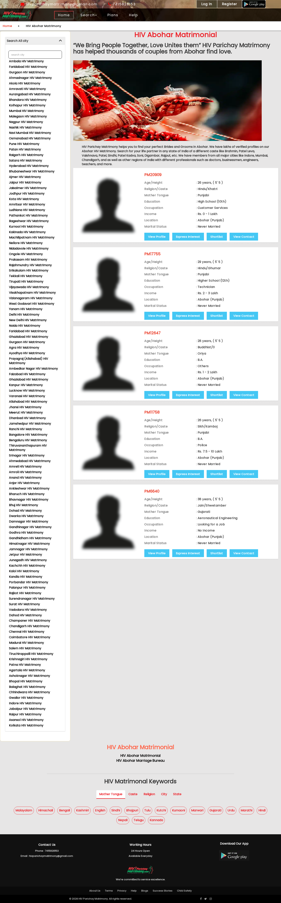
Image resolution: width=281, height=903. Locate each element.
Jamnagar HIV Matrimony (28, 549)
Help (133, 15)
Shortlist (216, 237)
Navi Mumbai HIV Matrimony (30, 133)
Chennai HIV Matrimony (26, 631)
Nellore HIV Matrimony (26, 243)
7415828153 (123, 4)
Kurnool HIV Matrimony (26, 226)
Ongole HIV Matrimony (26, 254)
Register (229, 4)
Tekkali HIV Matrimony (25, 276)
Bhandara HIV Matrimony (28, 100)
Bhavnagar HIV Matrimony (28, 499)
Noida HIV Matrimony (24, 325)
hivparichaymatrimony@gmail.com (60, 4)
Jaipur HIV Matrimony (25, 182)
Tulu (147, 810)
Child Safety (184, 890)
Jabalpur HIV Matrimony (27, 709)
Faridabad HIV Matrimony (28, 67)
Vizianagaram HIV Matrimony (31, 298)
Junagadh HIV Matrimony (28, 560)
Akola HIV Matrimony (24, 83)
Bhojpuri (132, 810)
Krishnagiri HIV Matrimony (28, 659)
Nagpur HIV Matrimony (26, 122)
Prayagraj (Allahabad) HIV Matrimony (28, 360)
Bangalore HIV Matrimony (28, 434)
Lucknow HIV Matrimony (27, 390)
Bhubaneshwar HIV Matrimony (31, 171)
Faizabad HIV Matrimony (27, 374)
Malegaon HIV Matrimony (28, 116)
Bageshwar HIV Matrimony (29, 221)
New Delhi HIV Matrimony (28, 320)
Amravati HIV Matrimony (27, 89)
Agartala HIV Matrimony (27, 670)
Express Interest (188, 237)
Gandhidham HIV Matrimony (30, 538)
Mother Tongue (110, 794)
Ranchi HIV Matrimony (25, 429)
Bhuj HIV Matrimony (23, 505)
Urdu (231, 810)
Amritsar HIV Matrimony (27, 204)
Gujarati (215, 810)
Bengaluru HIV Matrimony (28, 440)
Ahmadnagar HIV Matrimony (30, 78)
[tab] (35, 41)
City (164, 794)
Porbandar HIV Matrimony (28, 582)
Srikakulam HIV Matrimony (28, 270)
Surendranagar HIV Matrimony (32, 598)
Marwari (197, 810)
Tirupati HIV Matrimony (26, 281)
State (177, 794)
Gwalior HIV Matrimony (26, 697)
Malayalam (23, 810)
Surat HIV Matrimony (24, 604)
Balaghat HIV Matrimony (27, 687)
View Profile (157, 237)
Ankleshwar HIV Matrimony (29, 488)
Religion (149, 794)
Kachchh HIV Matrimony (27, 565)
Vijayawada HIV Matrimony (29, 287)
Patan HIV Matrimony (25, 149)
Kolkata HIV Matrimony (26, 725)
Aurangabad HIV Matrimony (30, 94)
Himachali (45, 810)
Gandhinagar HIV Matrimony (30, 527)
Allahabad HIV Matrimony (28, 401)
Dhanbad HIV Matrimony (27, 418)
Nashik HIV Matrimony (25, 127)
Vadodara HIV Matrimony (28, 609)
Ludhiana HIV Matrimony (27, 210)
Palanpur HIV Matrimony (27, 587)
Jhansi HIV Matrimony (25, 407)
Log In (206, 4)
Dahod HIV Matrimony (25, 615)
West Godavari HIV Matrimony (31, 303)
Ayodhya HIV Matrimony (27, 353)
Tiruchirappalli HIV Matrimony (31, 654)
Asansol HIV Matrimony (26, 720)
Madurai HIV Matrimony (26, 642)
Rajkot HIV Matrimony (25, 593)
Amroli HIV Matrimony (25, 472)
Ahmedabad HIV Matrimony (30, 461)
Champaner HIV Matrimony (29, 620)
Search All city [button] (17, 41)
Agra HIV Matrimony (24, 347)
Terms (109, 890)
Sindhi (115, 810)
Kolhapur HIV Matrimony (27, 105)
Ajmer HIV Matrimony (25, 177)
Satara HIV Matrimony (25, 160)
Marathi (246, 810)
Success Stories (162, 890)
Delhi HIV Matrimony (24, 314)
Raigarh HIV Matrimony (26, 155)
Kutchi (161, 810)
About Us (94, 890)
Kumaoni (178, 810)
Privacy (121, 890)
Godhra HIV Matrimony (26, 532)
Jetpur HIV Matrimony (25, 554)
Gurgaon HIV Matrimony (27, 72)
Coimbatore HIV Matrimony (29, 637)
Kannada (156, 820)
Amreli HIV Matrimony (25, 466)
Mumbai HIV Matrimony (26, 111)
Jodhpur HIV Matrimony (27, 193)
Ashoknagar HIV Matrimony (29, 676)
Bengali (64, 810)
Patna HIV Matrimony (25, 664)
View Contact (243, 237)
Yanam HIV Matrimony (25, 309)
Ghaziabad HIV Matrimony (28, 336)
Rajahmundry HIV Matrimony (30, 265)
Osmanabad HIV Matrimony (30, 138)
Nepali (123, 820)
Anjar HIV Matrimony (24, 483)
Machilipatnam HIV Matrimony (31, 237)
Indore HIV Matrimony (25, 703)
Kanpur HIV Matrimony (26, 385)
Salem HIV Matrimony (25, 648)
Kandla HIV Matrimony (25, 576)
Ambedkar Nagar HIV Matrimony (33, 368)
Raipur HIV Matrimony (25, 714)
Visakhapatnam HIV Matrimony (32, 292)
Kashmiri (82, 810)
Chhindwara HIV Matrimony (29, 692)
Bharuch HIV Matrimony (27, 494)
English (100, 810)
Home (64, 15)
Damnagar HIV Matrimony (28, 521)
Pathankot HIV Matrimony (28, 215)
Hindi (262, 810)
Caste (132, 794)
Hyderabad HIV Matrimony (29, 166)
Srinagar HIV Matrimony (27, 455)
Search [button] (87, 15)
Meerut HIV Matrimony (26, 412)
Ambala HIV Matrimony (26, 61)
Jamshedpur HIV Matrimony (30, 423)
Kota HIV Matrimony (24, 199)
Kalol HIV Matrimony (24, 571)
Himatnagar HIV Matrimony (29, 543)
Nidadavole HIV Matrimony (29, 248)
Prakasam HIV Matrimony (28, 259)
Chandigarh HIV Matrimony (29, 626)
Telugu (139, 820)
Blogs (144, 890)
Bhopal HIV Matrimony (25, 681)
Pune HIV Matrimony (24, 144)
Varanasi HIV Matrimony (27, 396)
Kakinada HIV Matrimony (27, 232)
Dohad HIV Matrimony (25, 510)
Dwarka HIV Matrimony (26, 516)
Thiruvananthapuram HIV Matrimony (28, 447)
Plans (112, 15)
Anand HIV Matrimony (25, 477)
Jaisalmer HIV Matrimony (28, 188)
